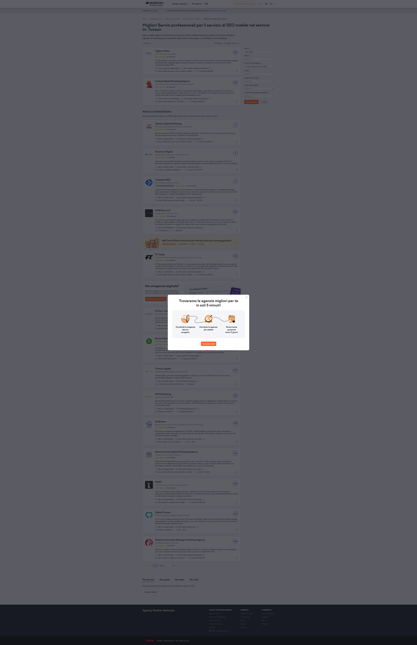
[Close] (246, 297)
